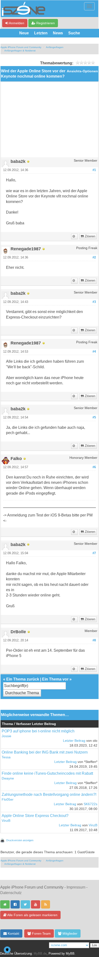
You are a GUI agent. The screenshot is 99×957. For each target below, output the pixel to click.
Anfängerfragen (54, 47)
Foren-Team (41, 933)
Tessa (6, 757)
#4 (94, 351)
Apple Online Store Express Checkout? (35, 816)
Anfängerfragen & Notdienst (20, 50)
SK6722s (90, 804)
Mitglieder (69, 933)
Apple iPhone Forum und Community (20, 47)
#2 (94, 257)
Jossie (6, 736)
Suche (74, 33)
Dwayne (8, 778)
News (58, 33)
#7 (94, 553)
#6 (94, 467)
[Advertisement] (49, 121)
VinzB (6, 820)
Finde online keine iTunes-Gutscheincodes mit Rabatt (47, 773)
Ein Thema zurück (22, 679)
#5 (94, 417)
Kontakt (13, 933)
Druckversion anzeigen (19, 840)
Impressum (76, 887)
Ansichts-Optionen (82, 71)
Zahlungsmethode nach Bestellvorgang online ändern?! (49, 794)
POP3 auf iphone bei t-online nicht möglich (38, 731)
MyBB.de (40, 953)
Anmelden (16, 23)
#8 (94, 640)
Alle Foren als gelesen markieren (31, 915)
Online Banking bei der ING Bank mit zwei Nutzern (45, 752)
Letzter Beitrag (74, 740)
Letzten (41, 33)
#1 (94, 170)
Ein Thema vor (55, 679)
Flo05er (7, 799)
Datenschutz (11, 893)
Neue (24, 33)
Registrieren (45, 23)
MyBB (70, 953)
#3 (94, 302)
